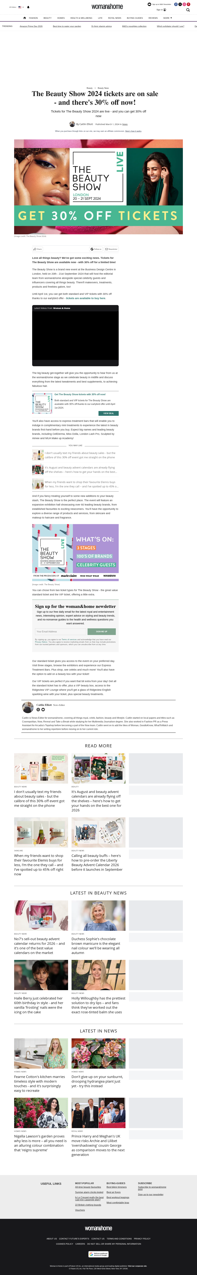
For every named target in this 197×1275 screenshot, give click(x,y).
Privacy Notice (41, 642)
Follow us (97, 249)
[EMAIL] (43, 709)
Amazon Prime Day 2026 (31, 26)
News (125, 124)
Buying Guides (135, 18)
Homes (61, 18)
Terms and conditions (119, 1239)
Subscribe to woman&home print (152, 1188)
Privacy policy (142, 1239)
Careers (80, 1244)
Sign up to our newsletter (150, 1194)
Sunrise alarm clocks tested (89, 1192)
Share (39, 249)
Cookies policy (64, 1244)
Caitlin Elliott (86, 124)
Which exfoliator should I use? (170, 26)
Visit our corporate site (137, 1266)
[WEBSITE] (38, 709)
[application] (75, 335)
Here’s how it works (133, 131)
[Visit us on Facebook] (176, 4)
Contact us (97, 1239)
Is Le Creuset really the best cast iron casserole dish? (89, 1198)
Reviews (153, 18)
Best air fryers (114, 1192)
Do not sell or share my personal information (114, 1244)
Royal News (114, 18)
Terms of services (69, 639)
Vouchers (80, 1210)
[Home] (24, 18)
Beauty (47, 18)
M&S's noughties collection (134, 26)
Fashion (33, 18)
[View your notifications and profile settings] (28, 7)
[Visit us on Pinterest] (188, 4)
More (166, 18)
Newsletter (113, 249)
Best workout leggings (118, 1197)
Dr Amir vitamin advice (101, 26)
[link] (42, 404)
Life (100, 18)
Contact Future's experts (74, 1239)
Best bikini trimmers (117, 1187)
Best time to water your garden (67, 26)
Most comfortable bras (118, 1202)
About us (52, 1239)
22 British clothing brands (88, 1205)
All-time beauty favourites (88, 1187)
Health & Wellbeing (81, 18)
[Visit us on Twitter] (180, 4)
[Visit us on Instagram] (184, 4)
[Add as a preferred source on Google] (98, 1254)
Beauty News (103, 88)
